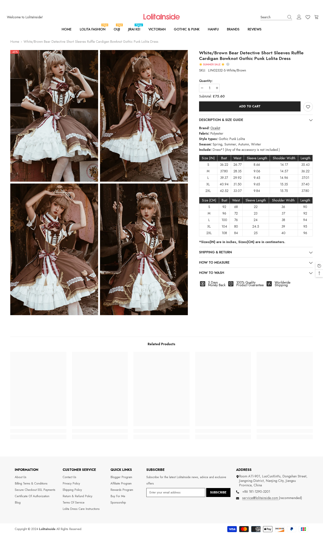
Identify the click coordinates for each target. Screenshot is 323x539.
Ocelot (215, 128)
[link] (38, 431)
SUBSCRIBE (218, 492)
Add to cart (250, 106)
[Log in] (299, 17)
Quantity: (206, 81)
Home (14, 41)
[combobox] (272, 17)
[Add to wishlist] (308, 106)
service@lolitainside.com (260, 497)
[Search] (276, 17)
